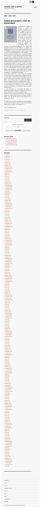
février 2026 (8, 164)
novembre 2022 (8, 223)
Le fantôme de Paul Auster (11, 141)
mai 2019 (7, 287)
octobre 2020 (8, 261)
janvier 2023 (8, 220)
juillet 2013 (7, 394)
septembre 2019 (8, 281)
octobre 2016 (8, 334)
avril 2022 (7, 234)
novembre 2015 (8, 351)
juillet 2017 (7, 321)
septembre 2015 (8, 354)
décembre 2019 (8, 276)
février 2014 (7, 383)
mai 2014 (7, 379)
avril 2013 (7, 398)
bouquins (12, 110)
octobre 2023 (8, 206)
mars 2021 (7, 253)
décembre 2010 (8, 441)
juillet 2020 (7, 266)
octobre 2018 (8, 298)
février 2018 (7, 310)
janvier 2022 (8, 238)
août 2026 (7, 154)
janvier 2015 (8, 366)
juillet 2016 (7, 339)
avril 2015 (7, 362)
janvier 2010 (8, 458)
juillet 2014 (7, 375)
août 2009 (7, 465)
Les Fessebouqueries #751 (11, 143)
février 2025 (8, 182)
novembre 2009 (8, 461)
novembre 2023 (8, 205)
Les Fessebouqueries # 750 (11, 144)
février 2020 (8, 273)
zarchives (6, 501)
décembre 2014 (8, 368)
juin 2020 (7, 267)
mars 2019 (7, 290)
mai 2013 (7, 397)
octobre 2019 (8, 279)
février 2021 (7, 255)
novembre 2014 (8, 369)
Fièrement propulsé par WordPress (19, 505)
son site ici (11, 98)
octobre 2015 (8, 353)
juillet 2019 (7, 284)
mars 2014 (7, 382)
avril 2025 (7, 179)
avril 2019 (7, 289)
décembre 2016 (8, 331)
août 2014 (7, 374)
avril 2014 (7, 380)
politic (5, 496)
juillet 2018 (7, 302)
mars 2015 (7, 363)
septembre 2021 (8, 244)
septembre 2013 (8, 391)
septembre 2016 (8, 336)
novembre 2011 (8, 424)
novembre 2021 (8, 241)
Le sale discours (22, 110)
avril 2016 (7, 343)
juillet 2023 (7, 211)
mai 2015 (7, 360)
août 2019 (7, 282)
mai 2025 (7, 177)
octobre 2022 (8, 225)
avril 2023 (7, 215)
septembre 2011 (8, 427)
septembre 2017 (8, 318)
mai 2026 (7, 159)
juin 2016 (7, 340)
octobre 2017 (8, 316)
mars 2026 (7, 162)
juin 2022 (7, 231)
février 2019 (7, 292)
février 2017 (7, 328)
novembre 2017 (8, 314)
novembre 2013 (8, 388)
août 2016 (7, 337)
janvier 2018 (8, 311)
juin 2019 (7, 286)
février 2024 (8, 200)
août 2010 (7, 447)
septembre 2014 (8, 372)
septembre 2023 (8, 208)
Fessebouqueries (8, 488)
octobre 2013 (8, 389)
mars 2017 (7, 327)
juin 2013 (7, 395)
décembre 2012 (8, 404)
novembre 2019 (8, 278)
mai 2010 (7, 452)
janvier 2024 (8, 202)
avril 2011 (7, 435)
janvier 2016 (8, 348)
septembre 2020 (8, 263)
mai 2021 (7, 250)
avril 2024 (7, 197)
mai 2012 (7, 415)
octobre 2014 (8, 371)
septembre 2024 (8, 189)
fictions (5, 491)
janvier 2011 (7, 440)
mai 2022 (7, 232)
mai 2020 (7, 269)
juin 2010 (7, 450)
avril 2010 (7, 453)
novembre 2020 (8, 260)
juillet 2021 (7, 247)
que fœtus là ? (7, 499)
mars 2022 (7, 235)
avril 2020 (7, 270)
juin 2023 (7, 212)
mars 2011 (7, 436)
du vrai (5, 485)
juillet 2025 (7, 174)
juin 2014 (7, 377)
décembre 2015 (8, 350)
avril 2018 (7, 307)
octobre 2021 (8, 243)
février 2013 (7, 401)
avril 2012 (7, 417)
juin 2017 (7, 322)
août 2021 (7, 246)
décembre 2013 (8, 386)
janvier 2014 (8, 385)
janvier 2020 (8, 275)
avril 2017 (7, 325)
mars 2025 (7, 180)
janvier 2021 (8, 257)
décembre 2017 (8, 313)
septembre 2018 (8, 299)
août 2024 (7, 191)
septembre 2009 (8, 464)
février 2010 (7, 456)
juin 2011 (7, 432)
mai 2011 (7, 433)
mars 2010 (7, 455)
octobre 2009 (8, 462)
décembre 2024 (8, 185)
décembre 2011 (8, 423)
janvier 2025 (8, 183)
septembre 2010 (8, 446)
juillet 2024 (7, 192)
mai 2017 (7, 324)
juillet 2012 (7, 412)
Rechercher (6, 117)
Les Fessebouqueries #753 (11, 138)
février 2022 (8, 237)
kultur (5, 493)
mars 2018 (7, 308)
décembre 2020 (8, 258)
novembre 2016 (8, 333)
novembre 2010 (8, 443)
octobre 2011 (8, 426)
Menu (35, 7)
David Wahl (17, 110)
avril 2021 (7, 252)
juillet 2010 (7, 449)
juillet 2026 (7, 156)
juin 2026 (7, 157)
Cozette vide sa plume (13, 7)
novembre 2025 (8, 168)
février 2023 (7, 218)
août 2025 (7, 173)
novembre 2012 (8, 406)
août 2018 (7, 301)
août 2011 (7, 429)
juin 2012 (7, 414)
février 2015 (7, 365)
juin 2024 (7, 194)
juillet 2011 (7, 430)
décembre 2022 (8, 221)
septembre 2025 (8, 171)
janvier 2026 (8, 165)
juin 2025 (7, 176)
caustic (5, 483)
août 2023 (7, 209)
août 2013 (7, 392)
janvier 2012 (8, 421)
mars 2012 (7, 418)
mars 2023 (7, 217)
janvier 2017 (7, 330)
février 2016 (7, 346)
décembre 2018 (8, 295)
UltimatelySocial (30, 509)
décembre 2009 (8, 459)
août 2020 (7, 264)
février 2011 (7, 438)
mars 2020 (7, 272)
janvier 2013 (7, 403)
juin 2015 (7, 359)
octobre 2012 (8, 407)
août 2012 (7, 411)
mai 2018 (7, 305)
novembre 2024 (8, 186)
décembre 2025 (8, 167)
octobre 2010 (8, 444)
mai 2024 (7, 196)
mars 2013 (7, 400)
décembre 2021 (8, 240)
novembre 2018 (8, 296)
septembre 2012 (8, 409)
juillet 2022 (7, 229)
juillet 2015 (7, 357)
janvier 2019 (8, 293)
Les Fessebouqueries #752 (11, 140)
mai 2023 (7, 214)
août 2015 (7, 356)
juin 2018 (7, 304)
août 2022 (7, 228)
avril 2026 (7, 160)
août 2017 (7, 319)
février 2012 (7, 420)
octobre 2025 (8, 170)
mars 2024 (7, 199)
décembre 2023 (8, 203)
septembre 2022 (8, 226)
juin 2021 (7, 249)
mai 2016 (7, 342)
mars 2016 (7, 345)
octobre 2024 (8, 188)
